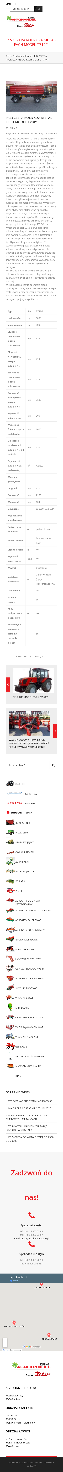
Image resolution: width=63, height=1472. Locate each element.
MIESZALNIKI (22, 1007)
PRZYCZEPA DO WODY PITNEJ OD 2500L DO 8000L (30, 1138)
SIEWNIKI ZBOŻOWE (26, 988)
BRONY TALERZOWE (26, 939)
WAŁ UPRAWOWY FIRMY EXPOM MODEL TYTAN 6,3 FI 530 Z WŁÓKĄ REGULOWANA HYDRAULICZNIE (29, 743)
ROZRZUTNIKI (23, 822)
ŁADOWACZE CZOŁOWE (28, 959)
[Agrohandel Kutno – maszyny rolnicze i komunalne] (22, 21)
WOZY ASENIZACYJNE (26, 1036)
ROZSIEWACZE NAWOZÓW (29, 978)
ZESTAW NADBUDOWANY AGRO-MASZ (30, 1101)
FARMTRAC (31, 793)
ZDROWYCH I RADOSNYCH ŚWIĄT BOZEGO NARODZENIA (26, 1128)
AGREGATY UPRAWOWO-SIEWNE (33, 910)
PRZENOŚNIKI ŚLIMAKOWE (29, 1056)
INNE (18, 1075)
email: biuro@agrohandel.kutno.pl (31, 1238)
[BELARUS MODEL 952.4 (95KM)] (8, 684)
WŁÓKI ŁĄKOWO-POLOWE (29, 1027)
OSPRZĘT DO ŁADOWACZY (29, 968)
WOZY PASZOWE (24, 997)
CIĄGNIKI (20, 783)
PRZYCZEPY (21, 832)
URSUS (28, 813)
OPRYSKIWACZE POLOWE (29, 1017)
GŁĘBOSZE (21, 1046)
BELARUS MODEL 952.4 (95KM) (30, 697)
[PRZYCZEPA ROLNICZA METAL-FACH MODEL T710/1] (31, 91)
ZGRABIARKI (22, 861)
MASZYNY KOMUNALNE (28, 1066)
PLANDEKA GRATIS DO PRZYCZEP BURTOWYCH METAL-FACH (26, 1117)
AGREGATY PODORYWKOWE (30, 929)
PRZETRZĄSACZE (24, 871)
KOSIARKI (20, 881)
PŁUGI (18, 890)
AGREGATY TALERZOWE (28, 920)
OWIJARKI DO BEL (25, 852)
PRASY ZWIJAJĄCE (24, 842)
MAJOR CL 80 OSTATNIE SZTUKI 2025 (29, 1108)
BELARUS (30, 803)
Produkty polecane (22, 56)
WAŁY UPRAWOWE (25, 949)
